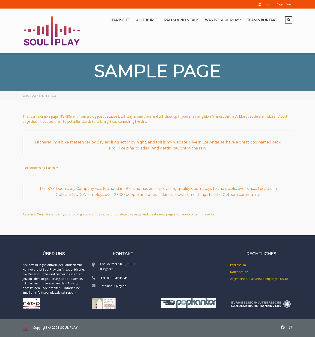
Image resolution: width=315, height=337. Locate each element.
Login (267, 4)
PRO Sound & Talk (181, 20)
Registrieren (284, 4)
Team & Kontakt (262, 20)
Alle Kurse (147, 20)
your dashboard (101, 214)
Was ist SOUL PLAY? (223, 20)
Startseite (120, 20)
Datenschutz (239, 272)
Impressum (238, 265)
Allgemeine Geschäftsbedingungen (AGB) (259, 279)
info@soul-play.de (113, 286)
